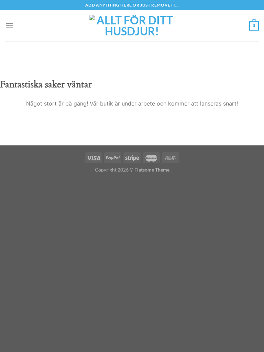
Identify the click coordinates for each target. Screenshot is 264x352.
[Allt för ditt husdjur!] (132, 26)
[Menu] (9, 25)
